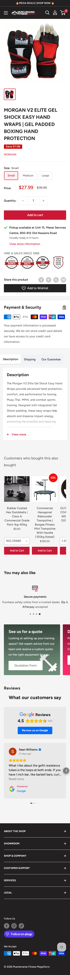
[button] (4, 771)
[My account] (55, 13)
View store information (24, 244)
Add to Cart (17, 550)
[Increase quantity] (43, 201)
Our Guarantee (51, 359)
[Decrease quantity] (23, 201)
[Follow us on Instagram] (14, 926)
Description (10, 359)
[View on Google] (13, 751)
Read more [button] (16, 779)
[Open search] (47, 13)
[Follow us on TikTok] (21, 926)
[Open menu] (6, 12)
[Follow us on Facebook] (6, 926)
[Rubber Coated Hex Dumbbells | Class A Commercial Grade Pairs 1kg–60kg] (17, 489)
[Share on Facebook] (41, 280)
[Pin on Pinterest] (48, 280)
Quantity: (10, 200)
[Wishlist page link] (39, 13)
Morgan (10, 154)
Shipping (30, 359)
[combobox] (17, 541)
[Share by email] (63, 280)
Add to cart (35, 215)
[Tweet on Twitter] (56, 280)
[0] (62, 12)
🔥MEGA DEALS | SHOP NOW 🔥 (35, 3)
